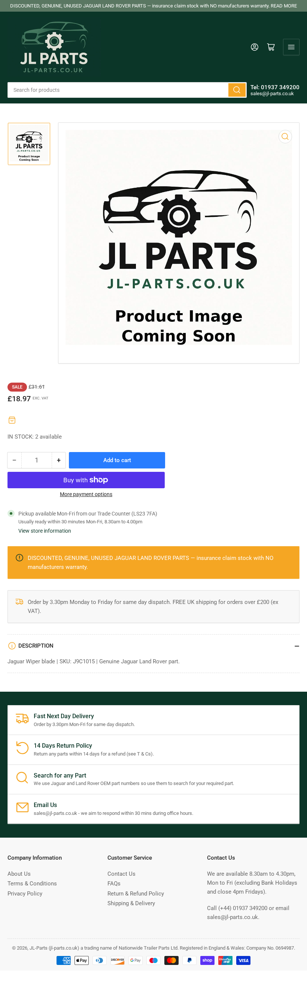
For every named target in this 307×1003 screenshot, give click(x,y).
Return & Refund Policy (135, 893)
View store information (44, 531)
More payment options (86, 494)
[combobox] (127, 90)
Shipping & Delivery (131, 903)
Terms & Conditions (32, 883)
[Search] (237, 90)
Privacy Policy (24, 893)
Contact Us (121, 873)
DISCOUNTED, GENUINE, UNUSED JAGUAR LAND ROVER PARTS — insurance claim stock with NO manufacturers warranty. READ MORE (153, 6)
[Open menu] (291, 47)
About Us (19, 873)
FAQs (114, 883)
